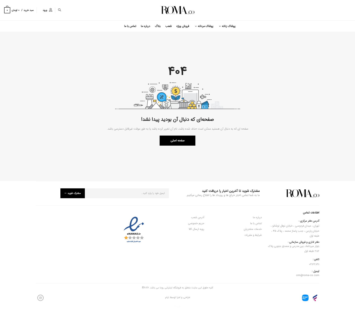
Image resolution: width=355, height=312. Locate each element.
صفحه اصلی (178, 140)
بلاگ (158, 26)
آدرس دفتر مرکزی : (309, 221)
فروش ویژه (182, 26)
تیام (167, 297)
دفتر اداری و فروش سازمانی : (293, 247)
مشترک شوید (74, 193)
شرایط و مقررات (253, 235)
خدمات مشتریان (253, 229)
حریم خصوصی (196, 223)
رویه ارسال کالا (196, 229)
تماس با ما (130, 26)
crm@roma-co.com (307, 275)
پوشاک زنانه (228, 26)
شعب (168, 26)
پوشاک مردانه (205, 26)
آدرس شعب (197, 217)
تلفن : (316, 259)
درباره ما (145, 26)
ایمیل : (315, 271)
